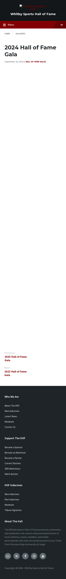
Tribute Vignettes (13, 510)
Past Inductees (12, 499)
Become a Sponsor (14, 447)
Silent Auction (11, 474)
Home (7, 33)
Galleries (20, 33)
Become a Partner (13, 458)
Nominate (9, 421)
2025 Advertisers (12, 468)
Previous (10, 353)
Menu (11, 24)
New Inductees (12, 411)
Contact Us (10, 427)
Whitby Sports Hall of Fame (33, 14)
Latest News (11, 416)
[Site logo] (33, 8)
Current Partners (13, 463)
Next (7, 368)
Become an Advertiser (15, 452)
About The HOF (12, 405)
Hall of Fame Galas (36, 61)
